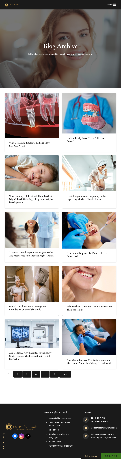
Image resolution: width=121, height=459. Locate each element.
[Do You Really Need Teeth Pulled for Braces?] (89, 94)
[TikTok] (28, 436)
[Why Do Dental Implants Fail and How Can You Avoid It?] (32, 94)
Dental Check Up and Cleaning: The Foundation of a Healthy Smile (27, 308)
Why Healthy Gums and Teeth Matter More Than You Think (89, 308)
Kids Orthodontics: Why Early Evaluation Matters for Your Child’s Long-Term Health (89, 361)
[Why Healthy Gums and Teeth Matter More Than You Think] (89, 267)
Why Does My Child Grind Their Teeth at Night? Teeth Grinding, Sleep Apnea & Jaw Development (31, 199)
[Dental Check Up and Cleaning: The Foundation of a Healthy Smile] (32, 267)
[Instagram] (21, 436)
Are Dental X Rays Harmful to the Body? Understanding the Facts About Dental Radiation (30, 356)
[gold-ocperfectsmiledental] (13, 4)
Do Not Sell (54, 429)
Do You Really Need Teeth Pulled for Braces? (86, 139)
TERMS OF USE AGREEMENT (61, 446)
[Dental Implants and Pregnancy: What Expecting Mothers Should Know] (89, 157)
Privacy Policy (55, 441)
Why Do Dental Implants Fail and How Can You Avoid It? (29, 144)
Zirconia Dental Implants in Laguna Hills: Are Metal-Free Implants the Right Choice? (31, 254)
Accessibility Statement (60, 418)
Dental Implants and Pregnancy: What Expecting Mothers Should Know (86, 197)
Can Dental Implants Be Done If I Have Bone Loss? (87, 254)
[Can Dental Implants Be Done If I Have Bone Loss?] (89, 213)
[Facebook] (15, 436)
